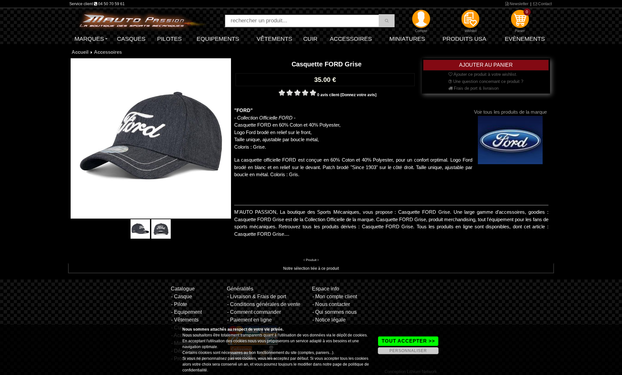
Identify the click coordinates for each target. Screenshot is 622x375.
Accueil (80, 52)
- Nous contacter (331, 304)
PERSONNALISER (408, 350)
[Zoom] (151, 138)
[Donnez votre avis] (358, 95)
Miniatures (407, 39)
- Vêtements (185, 320)
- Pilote (179, 304)
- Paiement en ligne (249, 320)
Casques (131, 39)
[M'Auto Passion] (142, 20)
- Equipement (186, 312)
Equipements (218, 39)
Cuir (310, 39)
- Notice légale (329, 320)
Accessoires (351, 39)
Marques (89, 39)
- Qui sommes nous (334, 312)
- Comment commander (254, 312)
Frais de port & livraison (476, 88)
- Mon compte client (334, 296)
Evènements (525, 39)
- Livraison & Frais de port (256, 296)
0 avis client (328, 95)
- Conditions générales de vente (263, 304)
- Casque (181, 296)
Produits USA (464, 39)
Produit (311, 260)
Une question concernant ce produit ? (487, 81)
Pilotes (169, 39)
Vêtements (274, 39)
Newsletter (518, 4)
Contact (544, 4)
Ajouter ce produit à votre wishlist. (485, 74)
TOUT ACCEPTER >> (408, 341)
